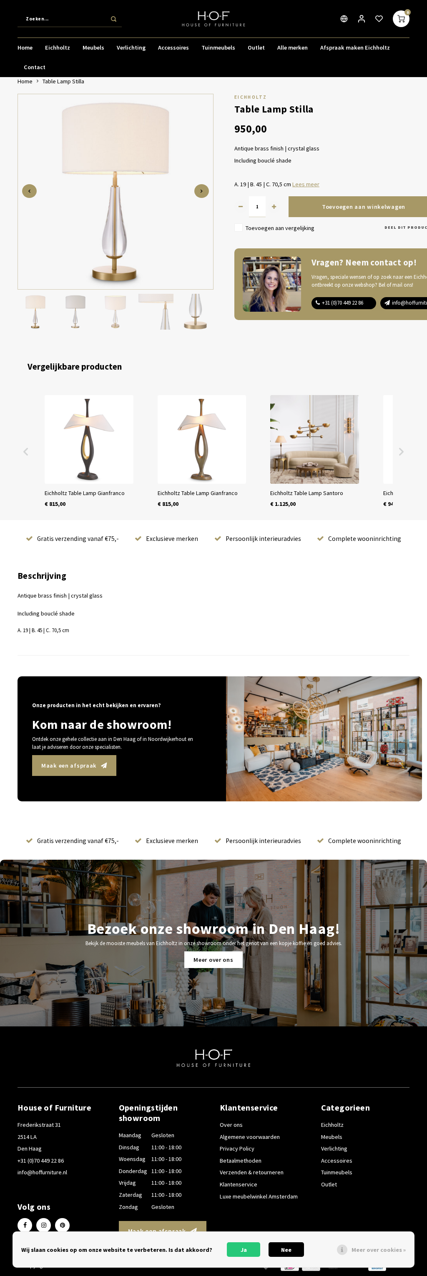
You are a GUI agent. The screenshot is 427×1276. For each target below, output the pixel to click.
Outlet (256, 47)
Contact (34, 67)
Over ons (231, 1124)
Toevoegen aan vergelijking (280, 228)
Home (25, 47)
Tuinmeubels (218, 47)
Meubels (93, 47)
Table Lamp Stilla (63, 81)
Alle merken (292, 47)
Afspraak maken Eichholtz (355, 47)
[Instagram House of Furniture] (43, 1225)
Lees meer (305, 184)
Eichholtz (57, 47)
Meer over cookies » (379, 1249)
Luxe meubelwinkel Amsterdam (259, 1196)
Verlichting (131, 47)
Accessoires (173, 47)
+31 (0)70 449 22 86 (342, 302)
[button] (26, 451)
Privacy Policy (237, 1148)
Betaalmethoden (240, 1160)
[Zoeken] (113, 18)
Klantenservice (238, 1184)
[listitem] (89, 451)
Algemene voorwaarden (250, 1137)
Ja (244, 1249)
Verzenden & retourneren (252, 1172)
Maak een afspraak (69, 765)
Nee (286, 1249)
